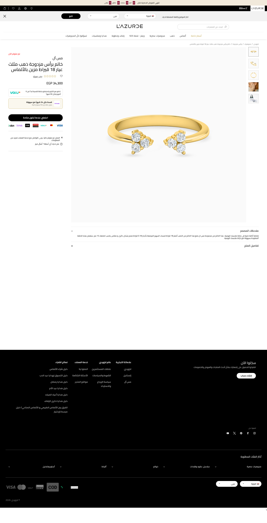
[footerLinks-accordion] (236, 466)
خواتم (155, 467)
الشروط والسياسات (101, 375)
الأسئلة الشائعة (80, 375)
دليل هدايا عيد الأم (58, 388)
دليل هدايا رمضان (59, 382)
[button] (165, 231)
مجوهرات (247, 44)
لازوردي (127, 369)
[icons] (254, 434)
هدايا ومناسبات (99, 36)
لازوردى (256, 44)
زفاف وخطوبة (118, 36)
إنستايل (127, 375)
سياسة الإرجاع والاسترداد (104, 384)
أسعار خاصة (196, 36)
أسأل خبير (38, 144)
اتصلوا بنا (83, 369)
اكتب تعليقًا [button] (37, 77)
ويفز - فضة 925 (137, 36)
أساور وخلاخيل (49, 467)
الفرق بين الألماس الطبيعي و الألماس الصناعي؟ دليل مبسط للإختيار (42, 409)
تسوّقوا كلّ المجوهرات (76, 36)
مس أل (127, 382)
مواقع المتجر (81, 382)
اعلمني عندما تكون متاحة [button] (35, 118)
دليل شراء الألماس (59, 369)
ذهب (172, 36)
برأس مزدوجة (237, 44)
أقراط (104, 467)
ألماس (183, 36)
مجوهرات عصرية (157, 36)
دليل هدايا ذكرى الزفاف (56, 401)
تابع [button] (71, 16)
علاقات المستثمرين (101, 369)
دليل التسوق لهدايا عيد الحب (53, 375)
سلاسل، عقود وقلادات (200, 467)
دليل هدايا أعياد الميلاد (56, 395)
